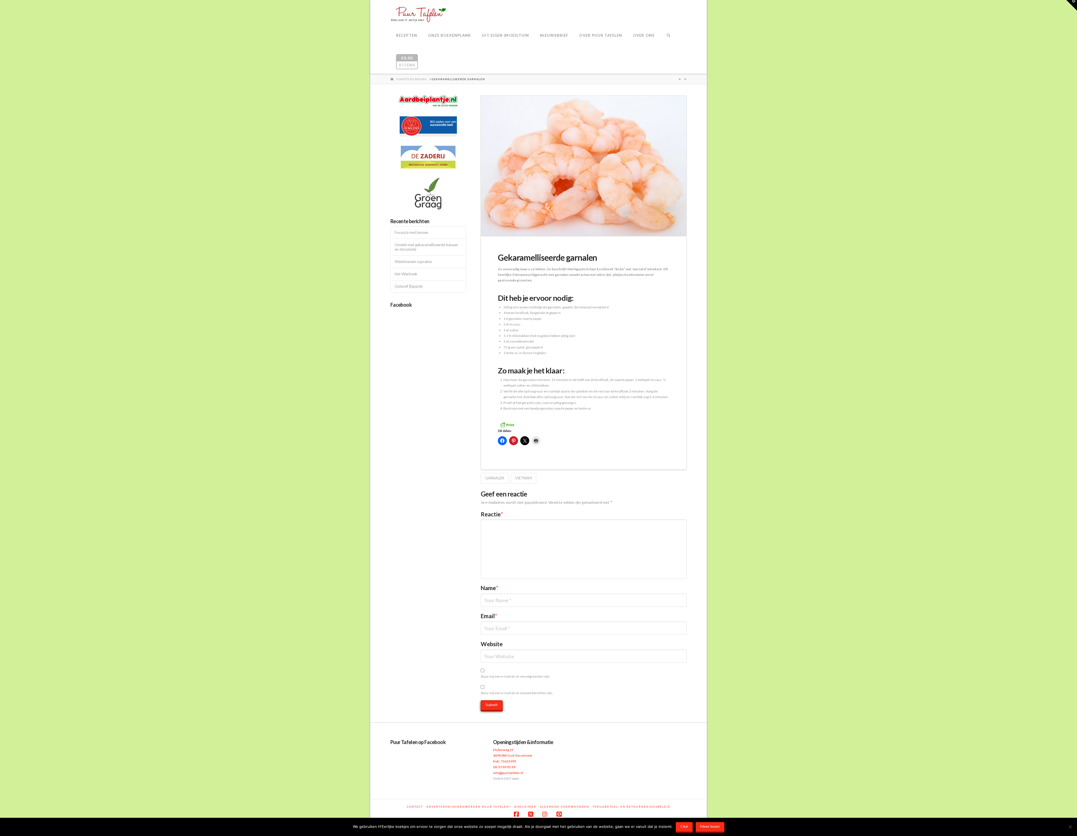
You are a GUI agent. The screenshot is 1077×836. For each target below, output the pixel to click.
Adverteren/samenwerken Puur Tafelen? (468, 806)
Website (492, 644)
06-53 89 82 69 (504, 767)
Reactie (492, 514)
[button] (1071, 5)
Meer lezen (710, 826)
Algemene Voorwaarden (564, 806)
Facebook (401, 305)
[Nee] (1070, 827)
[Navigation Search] (668, 36)
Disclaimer (525, 806)
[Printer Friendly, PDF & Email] (507, 424)
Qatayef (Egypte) (409, 286)
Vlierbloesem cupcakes (413, 262)
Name (489, 588)
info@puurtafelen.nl (508, 773)
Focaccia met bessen (411, 232)
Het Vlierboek (406, 274)
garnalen (494, 478)
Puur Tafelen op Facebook (418, 742)
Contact (415, 806)
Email (489, 616)
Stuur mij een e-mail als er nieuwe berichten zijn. (517, 693)
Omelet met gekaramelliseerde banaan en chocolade (426, 247)
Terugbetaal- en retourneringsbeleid (631, 806)
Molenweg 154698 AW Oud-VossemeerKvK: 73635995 (513, 755)
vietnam (523, 478)
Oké (684, 826)
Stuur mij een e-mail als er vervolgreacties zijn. (515, 676)
